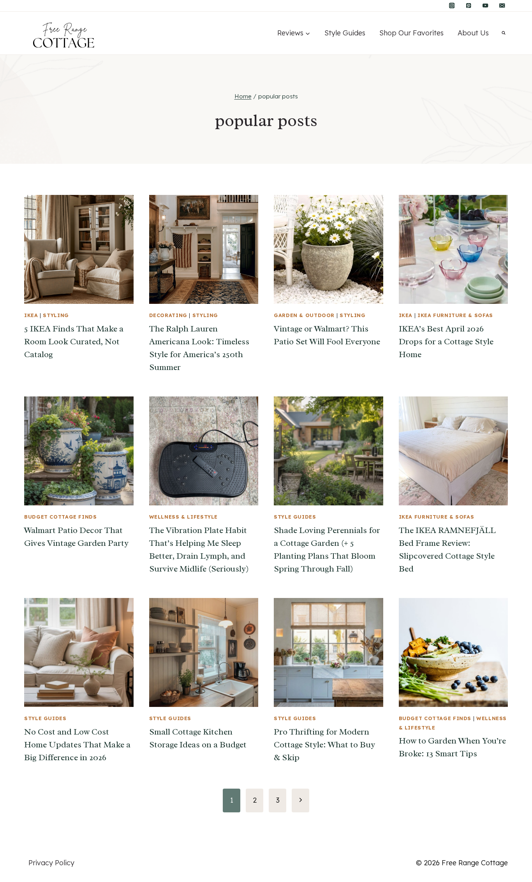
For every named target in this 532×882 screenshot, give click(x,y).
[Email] (502, 5)
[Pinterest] (468, 5)
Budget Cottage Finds (60, 517)
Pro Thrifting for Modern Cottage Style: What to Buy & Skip (324, 744)
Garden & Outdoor (304, 315)
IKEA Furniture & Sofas (455, 315)
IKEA (31, 315)
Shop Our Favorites (411, 32)
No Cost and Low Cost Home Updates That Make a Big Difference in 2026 (77, 744)
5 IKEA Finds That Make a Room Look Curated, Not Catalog (73, 341)
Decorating (168, 315)
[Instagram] (452, 5)
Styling (56, 315)
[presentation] (79, 249)
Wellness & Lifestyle (183, 517)
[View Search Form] (503, 33)
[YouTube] (485, 5)
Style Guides (344, 32)
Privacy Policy (51, 862)
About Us (473, 32)
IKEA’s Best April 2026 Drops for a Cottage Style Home (446, 341)
